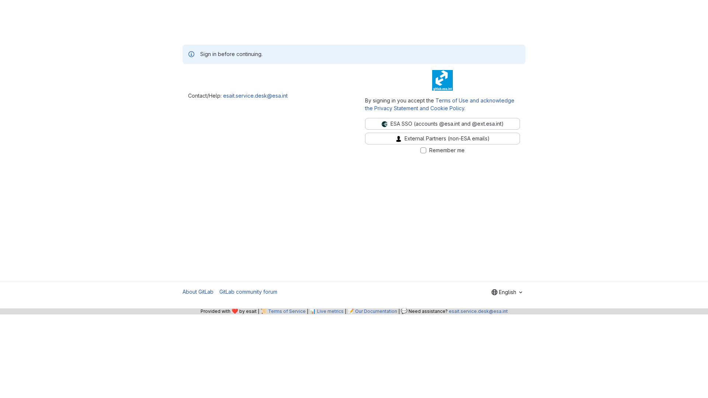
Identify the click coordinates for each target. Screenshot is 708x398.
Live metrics (330, 311)
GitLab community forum (248, 292)
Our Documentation (376, 311)
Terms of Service (287, 311)
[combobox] (506, 292)
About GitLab (198, 292)
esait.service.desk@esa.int (255, 95)
